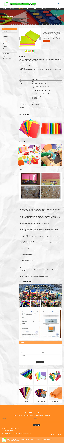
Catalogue (43, 8)
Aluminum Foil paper (26, 383)
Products (20, 8)
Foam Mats (5, 33)
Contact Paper (5, 48)
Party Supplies (5, 51)
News (27, 8)
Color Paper (40, 383)
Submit (36, 425)
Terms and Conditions (13, 440)
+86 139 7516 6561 (13, 431)
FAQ (51, 8)
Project (35, 8)
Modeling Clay (5, 46)
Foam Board (5, 36)
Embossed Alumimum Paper (41, 401)
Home (4, 8)
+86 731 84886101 (8, 428)
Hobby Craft (5, 43)
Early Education (6, 56)
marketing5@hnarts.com (10, 430)
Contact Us (58, 8)
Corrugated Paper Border (55, 383)
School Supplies (6, 53)
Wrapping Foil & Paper (7, 58)
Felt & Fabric (5, 38)
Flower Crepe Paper (55, 401)
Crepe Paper (26, 401)
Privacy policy (48, 439)
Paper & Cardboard (16, 19)
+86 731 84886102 (15, 428)
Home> (8, 19)
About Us (11, 8)
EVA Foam (5, 31)
